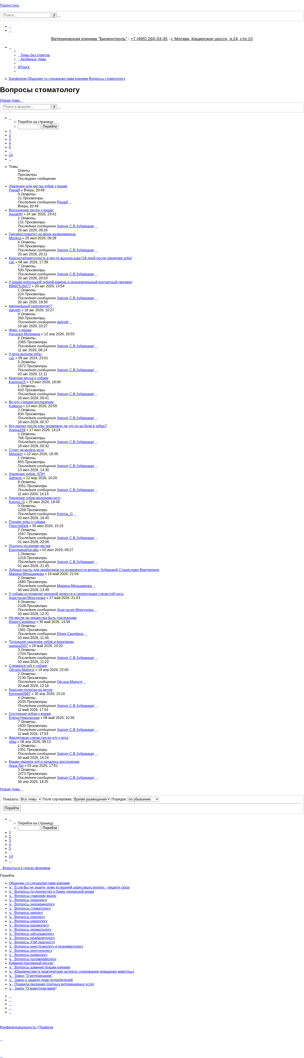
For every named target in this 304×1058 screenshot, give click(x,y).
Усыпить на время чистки (30, 546)
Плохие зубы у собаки (27, 522)
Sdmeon (15, 478)
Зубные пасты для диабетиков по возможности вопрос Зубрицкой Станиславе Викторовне (84, 570)
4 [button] (10, 143)
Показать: (11, 799)
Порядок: (119, 799)
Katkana (15, 406)
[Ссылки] (10, 47)
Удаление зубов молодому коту (35, 498)
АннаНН (16, 214)
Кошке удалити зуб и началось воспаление (44, 762)
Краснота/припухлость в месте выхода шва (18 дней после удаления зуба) (70, 258)
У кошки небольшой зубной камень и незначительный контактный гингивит (70, 282)
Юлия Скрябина (22, 622)
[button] (10, 118)
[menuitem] (10, 26)
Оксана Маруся (21, 670)
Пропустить (9, 5)
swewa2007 (18, 646)
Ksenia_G (17, 502)
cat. (11, 262)
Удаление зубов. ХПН (27, 474)
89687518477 (20, 286)
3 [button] (10, 139)
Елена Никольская (24, 718)
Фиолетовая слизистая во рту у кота (38, 738)
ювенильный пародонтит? (30, 306)
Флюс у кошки (20, 330)
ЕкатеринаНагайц (24, 550)
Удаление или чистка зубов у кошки (38, 186)
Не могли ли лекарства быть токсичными (43, 618)
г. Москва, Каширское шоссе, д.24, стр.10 (212, 38)
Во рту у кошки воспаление (31, 402)
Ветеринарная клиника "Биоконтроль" (89, 38)
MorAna (15, 238)
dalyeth (14, 310)
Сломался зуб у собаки (28, 666)
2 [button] (10, 135)
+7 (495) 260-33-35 (149, 38)
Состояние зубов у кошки (30, 714)
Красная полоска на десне (31, 690)
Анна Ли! (16, 766)
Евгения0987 (20, 694)
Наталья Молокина (24, 334)
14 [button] (11, 155)
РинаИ (14, 190)
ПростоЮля (18, 526)
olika (12, 742)
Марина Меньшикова (26, 574)
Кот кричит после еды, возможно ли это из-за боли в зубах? (58, 426)
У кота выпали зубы (25, 354)
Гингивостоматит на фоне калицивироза (42, 234)
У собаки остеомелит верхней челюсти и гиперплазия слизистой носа (66, 594)
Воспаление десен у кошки (31, 210)
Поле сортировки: (58, 799)
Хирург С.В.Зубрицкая (75, 226)
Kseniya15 (17, 382)
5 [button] (10, 147)
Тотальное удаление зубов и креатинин (41, 642)
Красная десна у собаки (28, 378)
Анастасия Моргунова (27, 598)
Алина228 (17, 430)
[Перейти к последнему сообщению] (70, 202)
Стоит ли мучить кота (26, 450)
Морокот (16, 454)
